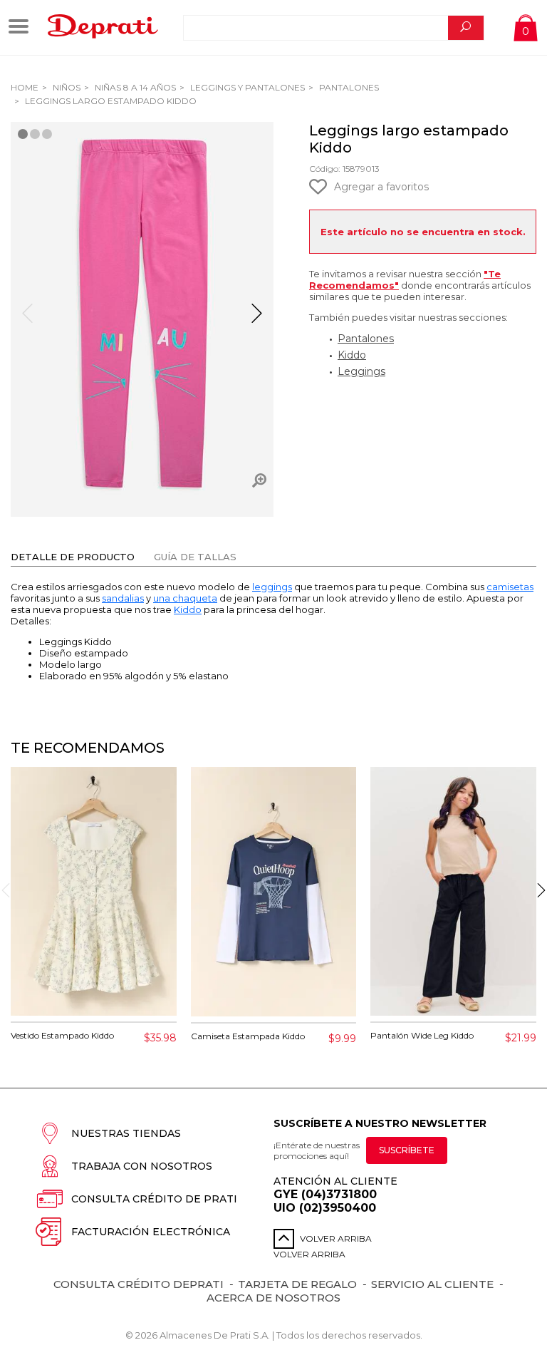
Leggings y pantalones (246, 87)
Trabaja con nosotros (141, 1166)
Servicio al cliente (432, 1284)
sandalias (123, 598)
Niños (65, 87)
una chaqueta (185, 598)
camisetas (509, 586)
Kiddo (352, 355)
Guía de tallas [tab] (195, 556)
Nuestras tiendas (126, 1133)
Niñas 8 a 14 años (134, 87)
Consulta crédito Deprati (138, 1284)
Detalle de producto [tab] (73, 556)
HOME (24, 87)
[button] (256, 319)
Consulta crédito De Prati (154, 1198)
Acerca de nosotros (273, 1297)
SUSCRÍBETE (406, 1150)
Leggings (361, 371)
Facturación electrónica (150, 1231)
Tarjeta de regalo (297, 1284)
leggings (272, 586)
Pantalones (348, 87)
